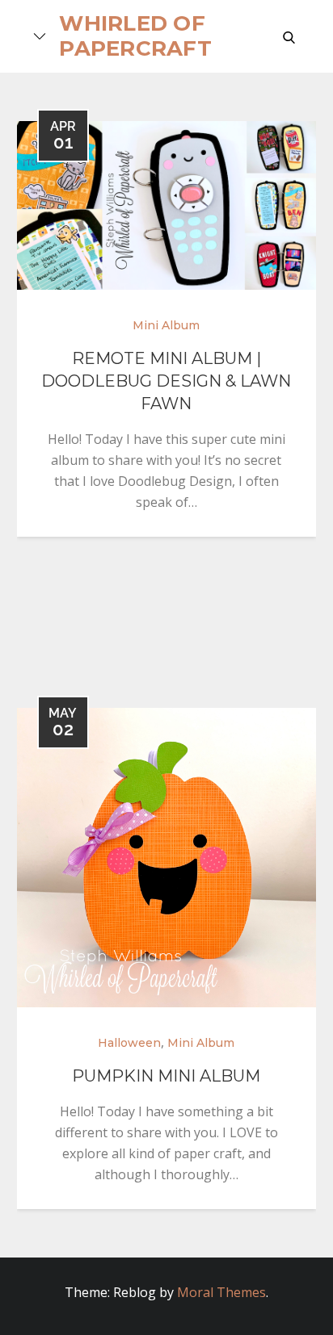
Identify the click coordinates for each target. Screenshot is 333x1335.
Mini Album (166, 325)
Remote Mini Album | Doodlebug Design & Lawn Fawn (166, 381)
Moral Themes (221, 1292)
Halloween (129, 1043)
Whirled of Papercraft (135, 35)
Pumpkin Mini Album (166, 1076)
